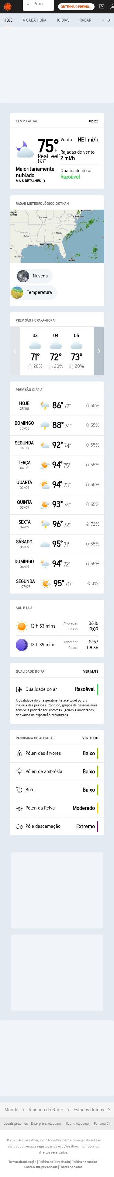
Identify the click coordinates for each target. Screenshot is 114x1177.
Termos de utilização (23, 1162)
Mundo (11, 1110)
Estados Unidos (89, 1110)
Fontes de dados (71, 1167)
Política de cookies (85, 1162)
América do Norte (46, 1110)
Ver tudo (90, 738)
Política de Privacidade (54, 1162)
